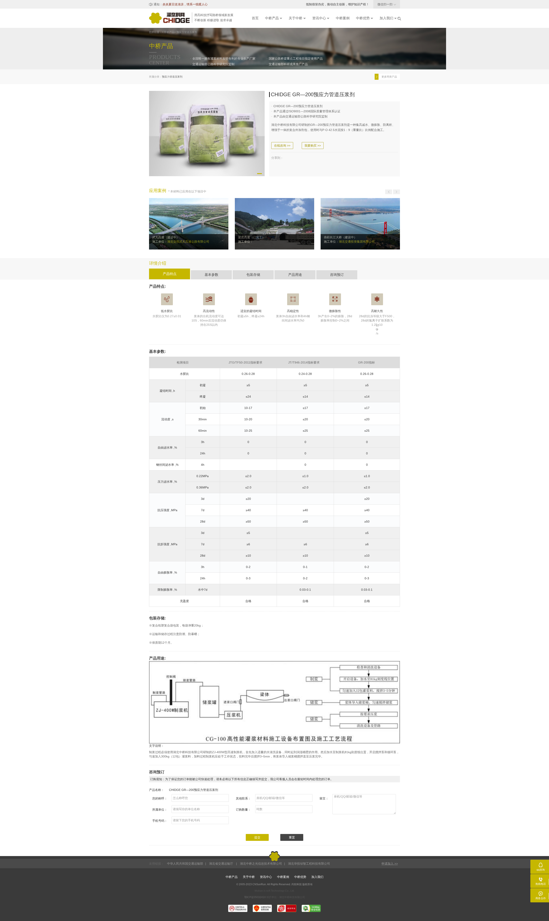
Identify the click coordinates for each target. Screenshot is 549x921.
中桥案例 (283, 877)
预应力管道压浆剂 (172, 76)
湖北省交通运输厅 (221, 863)
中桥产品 (232, 877)
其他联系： (243, 798)
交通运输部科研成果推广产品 (288, 64)
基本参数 (211, 274)
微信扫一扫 (386, 4)
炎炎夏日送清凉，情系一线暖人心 (185, 4)
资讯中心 (266, 877)
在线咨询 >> (282, 145)
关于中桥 (249, 877)
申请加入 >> (390, 863)
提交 (257, 837)
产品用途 (295, 274)
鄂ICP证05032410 (255, 897)
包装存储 (253, 274)
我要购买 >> (313, 145)
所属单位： (159, 809)
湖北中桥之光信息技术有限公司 (261, 863)
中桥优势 (300, 877)
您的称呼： (159, 798)
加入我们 (317, 877)
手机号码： (159, 820)
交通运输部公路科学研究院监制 (213, 64)
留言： (324, 798)
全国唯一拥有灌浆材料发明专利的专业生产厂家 (223, 58)
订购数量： (243, 809)
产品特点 (169, 274)
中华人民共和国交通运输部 (185, 863)
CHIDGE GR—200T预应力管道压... (390, 76)
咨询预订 (337, 274)
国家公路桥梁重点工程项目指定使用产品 (296, 58)
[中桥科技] (170, 18)
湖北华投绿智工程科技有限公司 (309, 863)
